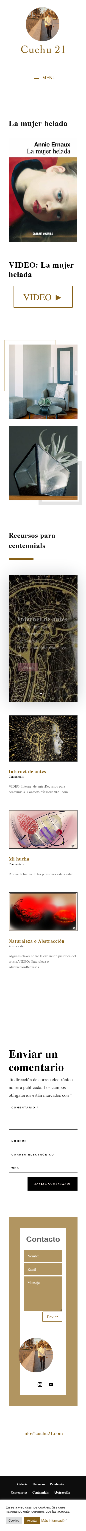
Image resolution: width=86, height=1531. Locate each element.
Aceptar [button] (32, 1520)
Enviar (52, 1316)
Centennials (16, 776)
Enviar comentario (52, 1184)
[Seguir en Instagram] (39, 1384)
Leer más (28, 663)
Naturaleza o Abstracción (36, 941)
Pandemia (57, 1484)
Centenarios (19, 1492)
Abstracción (16, 946)
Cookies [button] (13, 1520)
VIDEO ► (43, 297)
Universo (39, 1484)
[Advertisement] (43, 1010)
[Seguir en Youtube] (50, 1384)
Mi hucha (19, 858)
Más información (53, 1521)
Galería (22, 1484)
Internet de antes (43, 615)
